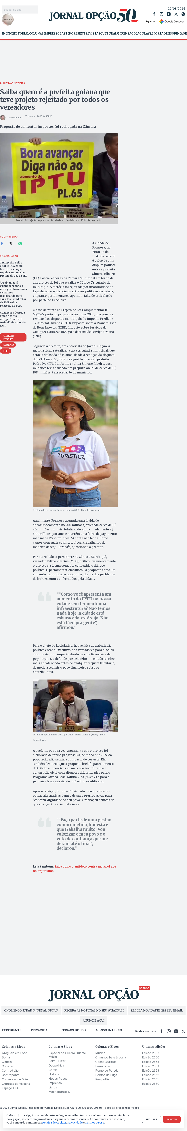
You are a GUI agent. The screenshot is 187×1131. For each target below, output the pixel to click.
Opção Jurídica (106, 1062)
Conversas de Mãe (15, 1079)
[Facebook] (154, 14)
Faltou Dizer (57, 1061)
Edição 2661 (150, 1079)
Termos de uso (73, 1030)
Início (7, 33)
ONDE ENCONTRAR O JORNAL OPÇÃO (31, 1010)
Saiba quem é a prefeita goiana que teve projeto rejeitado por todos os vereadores (55, 99)
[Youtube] (169, 14)
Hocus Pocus (58, 1078)
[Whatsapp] (183, 14)
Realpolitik (102, 1079)
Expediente (11, 1030)
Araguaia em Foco (14, 1053)
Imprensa (123, 33)
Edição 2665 (150, 1062)
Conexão (8, 1066)
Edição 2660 (150, 1084)
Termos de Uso (94, 1122)
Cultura (107, 33)
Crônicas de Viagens (16, 1084)
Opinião (178, 33)
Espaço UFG (10, 1088)
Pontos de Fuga (106, 1075)
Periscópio (102, 1066)
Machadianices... (60, 1092)
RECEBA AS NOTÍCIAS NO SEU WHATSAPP (94, 1010)
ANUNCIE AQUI (93, 1020)
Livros (53, 1087)
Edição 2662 (150, 1075)
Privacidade (41, 1030)
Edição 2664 (150, 1066)
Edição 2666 (150, 1057)
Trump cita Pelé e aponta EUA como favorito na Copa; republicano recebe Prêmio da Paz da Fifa (13, 269)
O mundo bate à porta (110, 1057)
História (54, 1074)
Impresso (52, 33)
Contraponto (11, 1075)
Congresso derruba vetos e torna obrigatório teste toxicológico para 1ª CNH (13, 319)
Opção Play (140, 33)
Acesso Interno (108, 1030)
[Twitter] (176, 14)
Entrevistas (89, 33)
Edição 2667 (150, 1053)
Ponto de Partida (107, 1070)
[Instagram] (161, 14)
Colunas (36, 33)
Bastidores (69, 33)
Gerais (53, 1070)
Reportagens (161, 33)
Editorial (20, 33)
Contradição (10, 1070)
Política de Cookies (54, 1122)
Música (100, 1053)
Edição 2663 (150, 1070)
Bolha (6, 1057)
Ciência (7, 1062)
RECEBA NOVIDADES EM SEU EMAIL (157, 1010)
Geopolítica (56, 1065)
